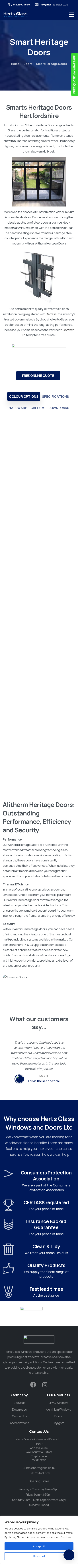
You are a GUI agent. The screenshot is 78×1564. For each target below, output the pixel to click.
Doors (27, 64)
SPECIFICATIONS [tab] (55, 396)
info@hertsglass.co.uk (40, 1468)
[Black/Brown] (39, 527)
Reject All (39, 1556)
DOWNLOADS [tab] (58, 408)
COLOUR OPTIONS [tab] (23, 396)
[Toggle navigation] (71, 15)
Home (15, 64)
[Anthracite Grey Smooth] (39, 601)
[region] (39, 1540)
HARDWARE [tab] (18, 408)
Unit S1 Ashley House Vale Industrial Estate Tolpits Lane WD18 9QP (39, 1452)
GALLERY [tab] (37, 408)
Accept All (39, 1546)
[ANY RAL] (39, 748)
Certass (51, 314)
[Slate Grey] (39, 675)
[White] (39, 454)
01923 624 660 (40, 1473)
